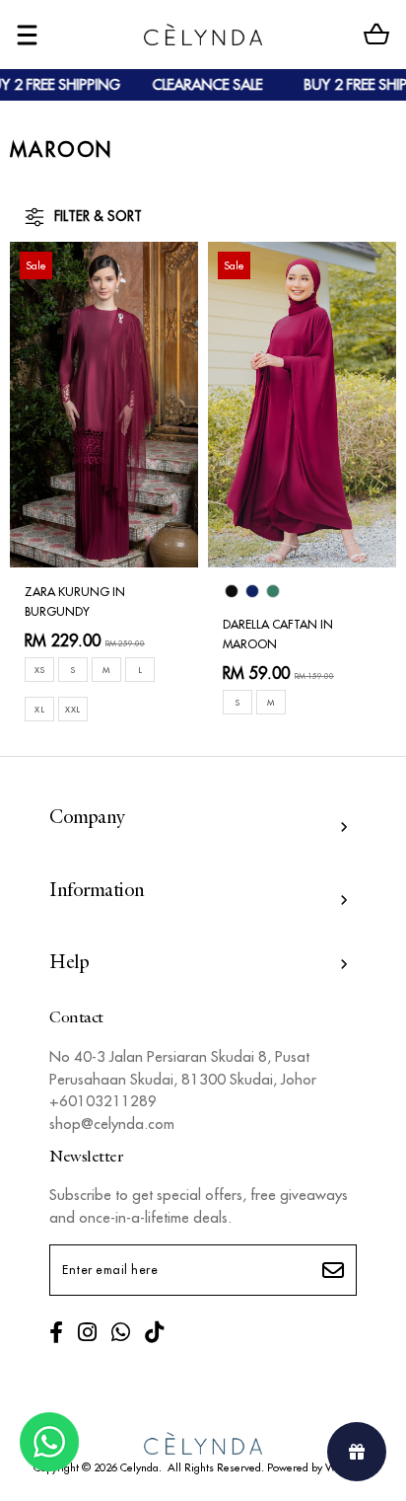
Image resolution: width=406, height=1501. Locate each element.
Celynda (139, 1467)
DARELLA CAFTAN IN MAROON (278, 634)
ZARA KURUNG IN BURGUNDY (75, 601)
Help (69, 963)
